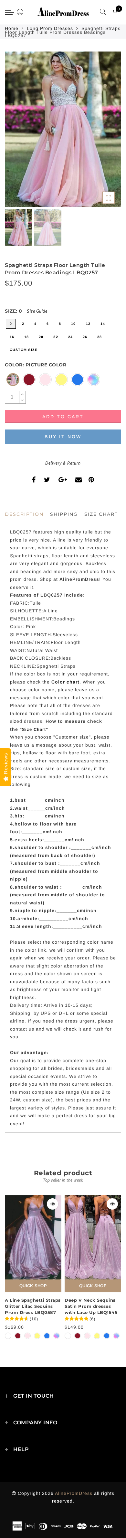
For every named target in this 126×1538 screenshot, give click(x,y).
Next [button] (101, 133)
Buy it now (63, 436)
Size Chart (101, 514)
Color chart (65, 681)
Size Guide (37, 311)
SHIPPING (64, 514)
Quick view (52, 1204)
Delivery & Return (63, 463)
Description (24, 514)
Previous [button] (16, 133)
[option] (63, 129)
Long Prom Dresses (50, 28)
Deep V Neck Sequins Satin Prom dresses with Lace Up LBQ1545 (91, 1306)
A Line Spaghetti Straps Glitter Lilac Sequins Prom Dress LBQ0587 (33, 1306)
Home (11, 28)
